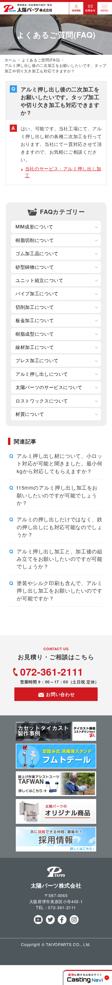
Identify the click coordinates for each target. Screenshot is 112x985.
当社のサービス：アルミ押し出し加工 (63, 172)
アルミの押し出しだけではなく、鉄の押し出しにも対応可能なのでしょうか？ (59, 527)
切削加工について (35, 307)
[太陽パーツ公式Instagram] (74, 922)
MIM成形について (34, 226)
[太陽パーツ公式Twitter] (50, 922)
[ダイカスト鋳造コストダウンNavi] (56, 739)
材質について (30, 414)
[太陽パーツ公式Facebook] (62, 922)
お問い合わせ (60, 694)
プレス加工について (37, 360)
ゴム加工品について (37, 253)
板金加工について (35, 320)
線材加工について (35, 347)
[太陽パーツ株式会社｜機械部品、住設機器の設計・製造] (27, 10)
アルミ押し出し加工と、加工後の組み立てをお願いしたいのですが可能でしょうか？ (59, 559)
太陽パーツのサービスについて (49, 387)
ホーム (10, 60)
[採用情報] (76, 11)
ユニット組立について (39, 280)
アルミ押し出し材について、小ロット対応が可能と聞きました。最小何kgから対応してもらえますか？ (59, 463)
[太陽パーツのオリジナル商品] (56, 822)
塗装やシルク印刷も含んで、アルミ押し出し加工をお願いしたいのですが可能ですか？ (59, 590)
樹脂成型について (35, 333)
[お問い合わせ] (90, 11)
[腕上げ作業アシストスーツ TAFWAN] (56, 794)
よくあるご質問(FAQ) (41, 60)
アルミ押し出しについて (42, 374)
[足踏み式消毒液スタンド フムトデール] (56, 766)
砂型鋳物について (35, 267)
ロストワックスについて (42, 400)
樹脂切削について (35, 240)
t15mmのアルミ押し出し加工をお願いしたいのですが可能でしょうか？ (57, 495)
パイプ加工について (37, 293)
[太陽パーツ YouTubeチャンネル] (38, 922)
